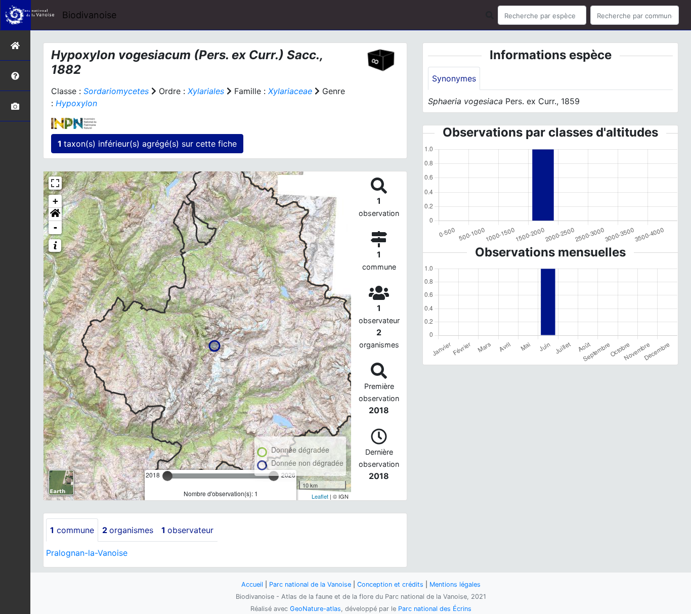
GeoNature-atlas (315, 608)
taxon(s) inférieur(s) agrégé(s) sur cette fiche (147, 144)
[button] (55, 214)
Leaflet (320, 496)
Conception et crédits (390, 584)
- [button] (55, 227)
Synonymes (454, 78)
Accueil (252, 584)
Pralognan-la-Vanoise (86, 553)
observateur (187, 530)
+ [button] (55, 201)
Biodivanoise (89, 15)
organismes (127, 530)
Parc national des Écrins (434, 608)
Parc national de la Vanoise (310, 584)
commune (72, 530)
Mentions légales (455, 584)
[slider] (167, 476)
